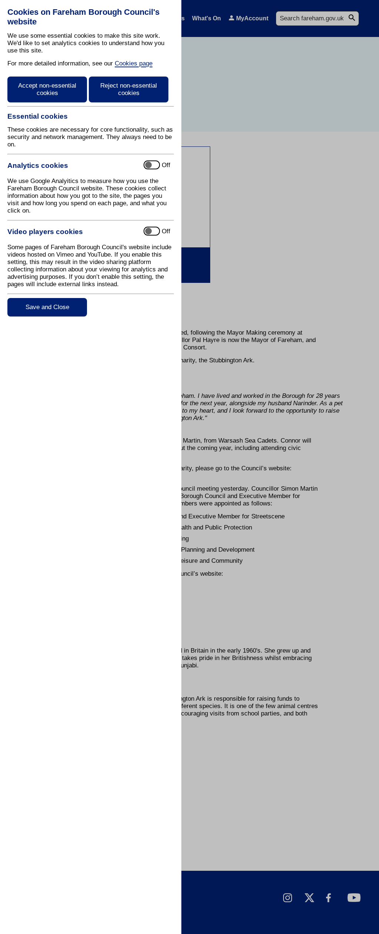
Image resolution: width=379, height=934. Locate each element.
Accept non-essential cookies (47, 89)
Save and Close (47, 307)
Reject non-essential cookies (128, 89)
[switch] (72, 165)
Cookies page (133, 63)
